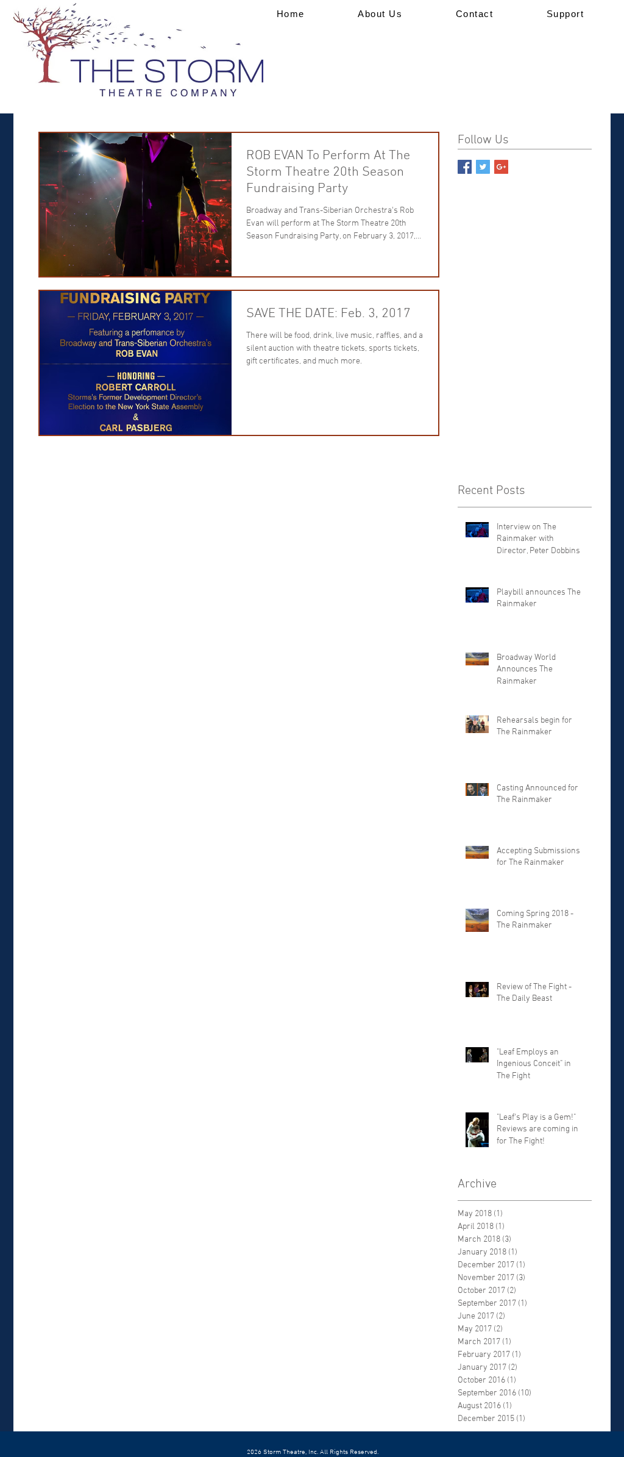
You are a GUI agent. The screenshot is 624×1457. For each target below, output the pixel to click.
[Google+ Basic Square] (501, 167)
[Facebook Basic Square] (465, 167)
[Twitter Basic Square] (483, 167)
